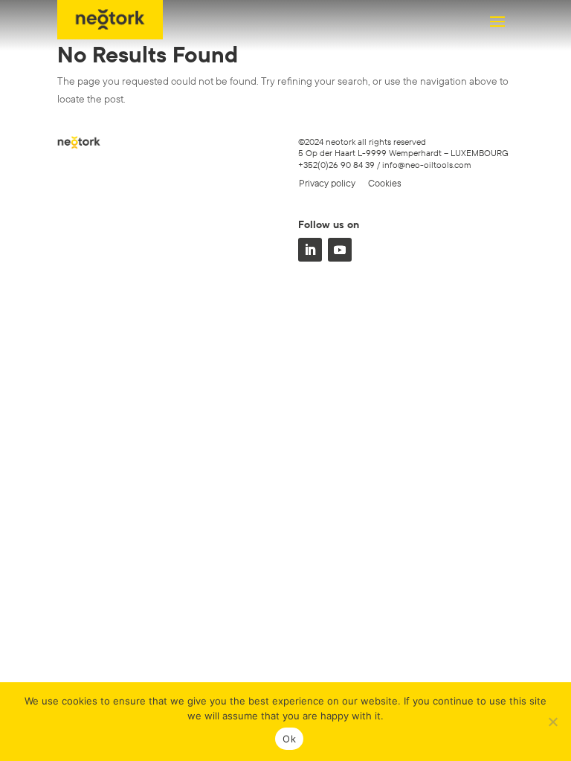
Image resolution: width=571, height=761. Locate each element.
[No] (552, 721)
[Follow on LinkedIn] (310, 250)
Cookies (384, 183)
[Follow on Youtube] (340, 250)
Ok (289, 739)
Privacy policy (327, 183)
